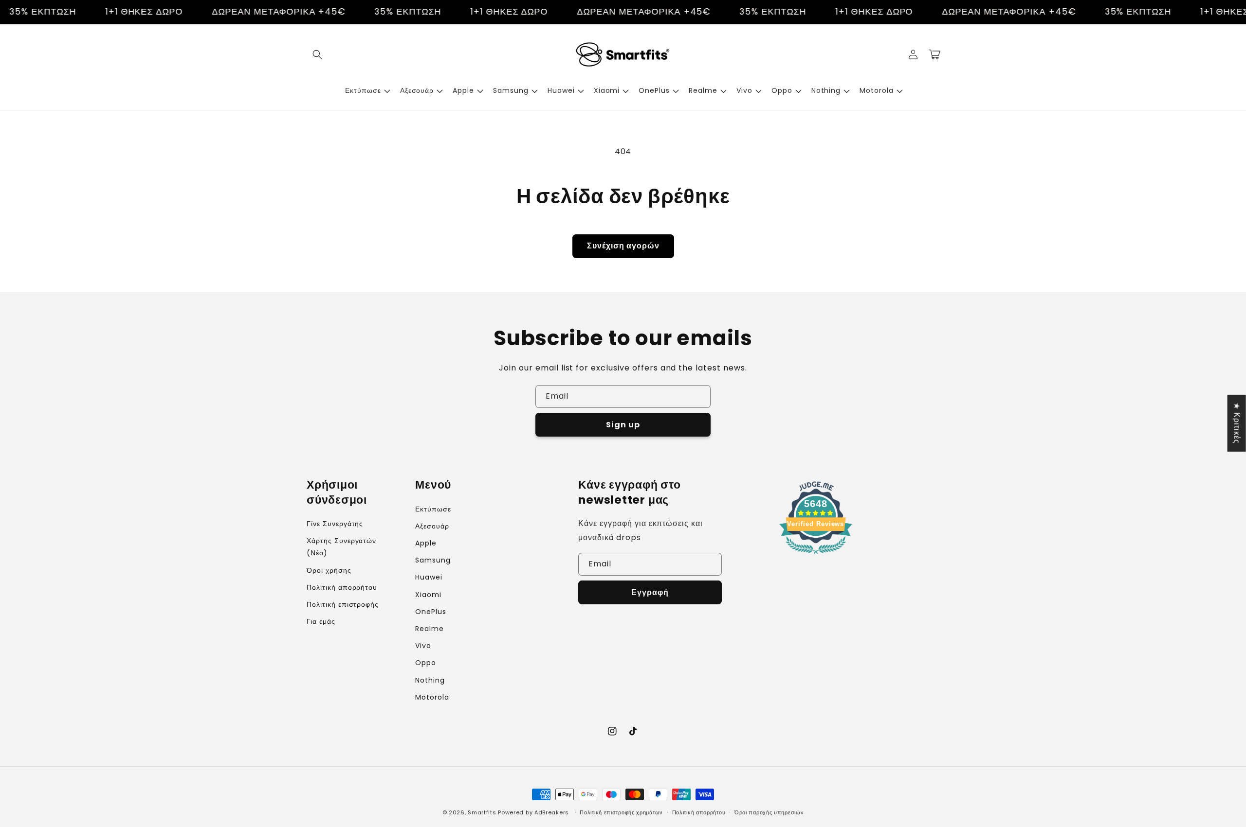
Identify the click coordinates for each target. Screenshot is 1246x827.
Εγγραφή (650, 592)
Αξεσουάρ (432, 526)
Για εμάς (321, 621)
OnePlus (430, 611)
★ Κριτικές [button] (1237, 422)
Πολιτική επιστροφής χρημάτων (621, 812)
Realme (429, 628)
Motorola (432, 697)
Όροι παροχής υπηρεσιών (769, 812)
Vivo (423, 646)
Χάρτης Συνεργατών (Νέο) (341, 547)
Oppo (425, 663)
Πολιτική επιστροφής (343, 604)
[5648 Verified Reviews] (815, 555)
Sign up (623, 424)
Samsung (433, 560)
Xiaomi (428, 594)
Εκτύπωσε (433, 509)
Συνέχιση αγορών (623, 245)
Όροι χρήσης (329, 570)
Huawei (428, 577)
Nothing (430, 680)
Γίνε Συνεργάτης (335, 523)
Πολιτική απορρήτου (342, 587)
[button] (317, 54)
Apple (426, 543)
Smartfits (482, 812)
